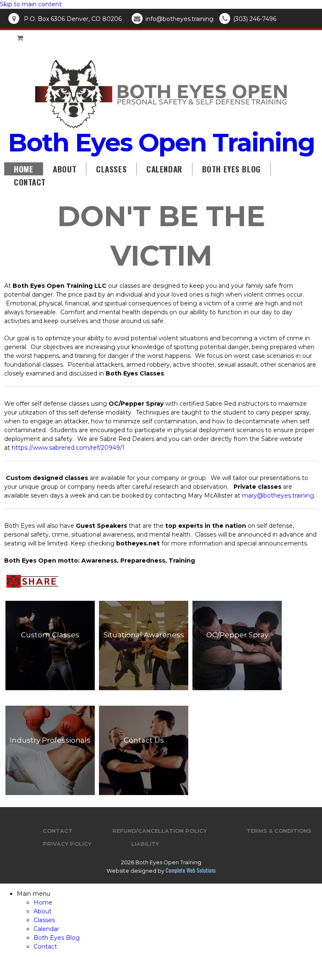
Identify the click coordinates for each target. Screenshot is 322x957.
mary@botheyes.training (278, 495)
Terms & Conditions (279, 831)
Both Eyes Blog (231, 169)
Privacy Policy (67, 844)
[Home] (161, 126)
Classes (111, 169)
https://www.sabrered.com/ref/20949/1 (68, 447)
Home (23, 169)
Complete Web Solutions (191, 870)
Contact (30, 182)
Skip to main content (31, 4)
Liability (145, 844)
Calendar (164, 169)
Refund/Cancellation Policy (159, 831)
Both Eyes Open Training (161, 142)
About (64, 169)
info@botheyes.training (179, 19)
